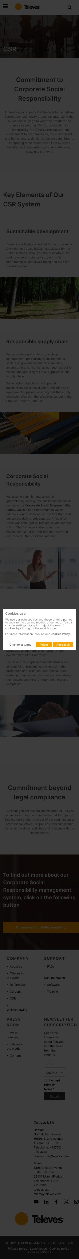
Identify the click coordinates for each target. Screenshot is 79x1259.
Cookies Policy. (61, 634)
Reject (44, 644)
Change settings (20, 644)
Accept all (63, 644)
